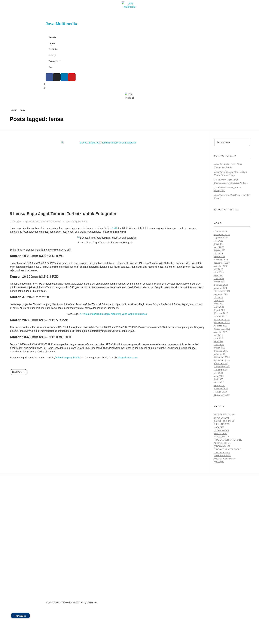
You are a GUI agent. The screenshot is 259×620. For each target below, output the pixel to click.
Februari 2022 (221, 313)
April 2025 (219, 247)
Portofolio (53, 49)
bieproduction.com (127, 357)
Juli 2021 (218, 335)
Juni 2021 (219, 338)
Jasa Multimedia (61, 24)
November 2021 (222, 322)
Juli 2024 (218, 253)
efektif (114, 228)
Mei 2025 (218, 244)
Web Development (224, 459)
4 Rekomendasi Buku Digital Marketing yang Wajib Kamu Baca (113, 314)
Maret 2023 (219, 281)
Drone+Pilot (221, 418)
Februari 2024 (221, 259)
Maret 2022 (219, 310)
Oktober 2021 (220, 326)
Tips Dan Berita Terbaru (228, 440)
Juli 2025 (218, 241)
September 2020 (222, 366)
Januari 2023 (220, 288)
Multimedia (220, 433)
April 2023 (219, 278)
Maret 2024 (219, 256)
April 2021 (219, 344)
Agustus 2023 (220, 266)
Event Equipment (224, 421)
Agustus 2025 (220, 237)
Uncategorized (223, 443)
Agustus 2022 (220, 294)
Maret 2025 (219, 250)
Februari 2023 (221, 285)
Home (13, 110)
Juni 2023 (219, 272)
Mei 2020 (218, 379)
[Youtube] (72, 77)
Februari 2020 (221, 388)
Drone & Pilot (141, 514)
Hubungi (52, 55)
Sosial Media (221, 436)
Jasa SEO (219, 427)
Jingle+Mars (221, 430)
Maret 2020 (219, 385)
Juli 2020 (218, 373)
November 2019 (222, 395)
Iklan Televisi (222, 424)
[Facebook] (49, 77)
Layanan (52, 43)
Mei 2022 (218, 304)
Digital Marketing (224, 414)
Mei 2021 (218, 341)
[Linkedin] (64, 77)
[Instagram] (57, 77)
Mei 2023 (218, 275)
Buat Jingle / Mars (143, 501)
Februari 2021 (221, 351)
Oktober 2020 (220, 363)
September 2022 (222, 291)
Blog (50, 67)
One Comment (54, 221)
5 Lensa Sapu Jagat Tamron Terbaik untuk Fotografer (63, 213)
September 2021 (222, 329)
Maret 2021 (219, 348)
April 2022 (219, 307)
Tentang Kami (55, 61)
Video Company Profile (77, 221)
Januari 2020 (220, 392)
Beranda (52, 37)
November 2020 (222, 360)
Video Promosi (222, 455)
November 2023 (222, 263)
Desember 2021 (222, 319)
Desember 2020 (222, 357)
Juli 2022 (218, 297)
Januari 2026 (220, 231)
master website (35, 221)
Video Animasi (222, 446)
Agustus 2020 (220, 370)
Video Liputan (222, 452)
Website (219, 462)
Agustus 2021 (220, 332)
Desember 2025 (222, 234)
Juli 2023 (218, 269)
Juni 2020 (219, 376)
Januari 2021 (220, 354)
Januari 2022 (220, 316)
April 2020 (219, 382)
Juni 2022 (219, 300)
